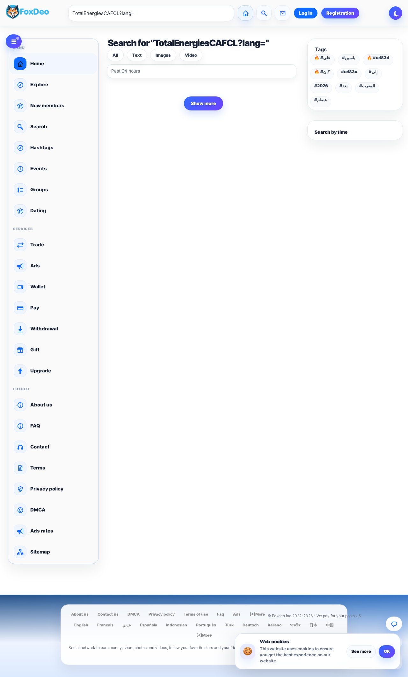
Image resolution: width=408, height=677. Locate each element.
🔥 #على (322, 57)
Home (37, 63)
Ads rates (41, 531)
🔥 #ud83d (378, 57)
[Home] (245, 13)
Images (163, 55)
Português (206, 625)
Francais (105, 625)
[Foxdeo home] (35, 13)
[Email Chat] (394, 624)
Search (38, 126)
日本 (313, 625)
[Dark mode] (395, 13)
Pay (34, 308)
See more (361, 651)
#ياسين (348, 57)
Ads (35, 266)
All (115, 55)
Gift (35, 350)
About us (41, 405)
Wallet (37, 287)
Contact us (108, 614)
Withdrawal (44, 329)
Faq (220, 614)
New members (47, 105)
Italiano (274, 625)
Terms (37, 468)
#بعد (343, 85)
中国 (330, 625)
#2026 (321, 85)
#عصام (320, 99)
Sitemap (40, 552)
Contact (39, 447)
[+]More (257, 614)
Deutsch (251, 625)
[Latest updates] (264, 13)
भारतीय (295, 625)
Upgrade (40, 371)
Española (148, 625)
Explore (39, 84)
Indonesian (176, 625)
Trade (37, 245)
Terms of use (196, 614)
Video (191, 55)
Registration (340, 13)
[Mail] (282, 13)
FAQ (35, 426)
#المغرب (367, 85)
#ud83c (349, 71)
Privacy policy (46, 489)
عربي (126, 625)
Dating (38, 211)
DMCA (38, 510)
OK (387, 651)
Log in (305, 13)
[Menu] (14, 41)
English (81, 625)
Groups (39, 190)
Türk (229, 625)
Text (137, 55)
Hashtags (42, 148)
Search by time (331, 132)
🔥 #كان (322, 71)
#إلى (373, 71)
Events (38, 169)
